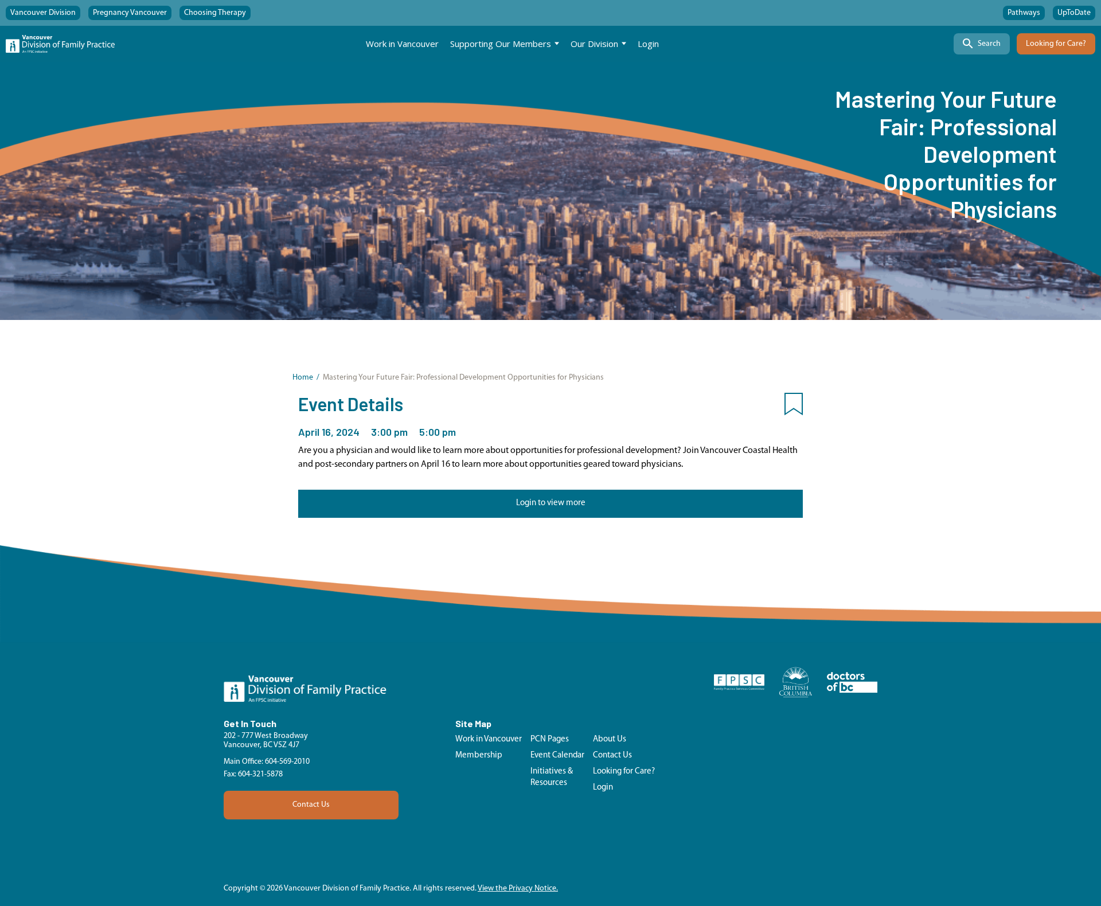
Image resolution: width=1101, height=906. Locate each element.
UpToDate (1074, 13)
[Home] (60, 44)
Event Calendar (557, 755)
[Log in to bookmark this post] (793, 406)
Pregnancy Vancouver (130, 13)
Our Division (594, 43)
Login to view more (550, 503)
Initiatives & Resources (551, 777)
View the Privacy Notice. (518, 888)
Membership (478, 755)
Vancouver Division (43, 13)
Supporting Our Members (500, 43)
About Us (609, 739)
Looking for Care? (1056, 44)
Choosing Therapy (215, 13)
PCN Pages (549, 739)
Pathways (1024, 13)
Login (648, 43)
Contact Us (311, 804)
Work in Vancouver (402, 43)
